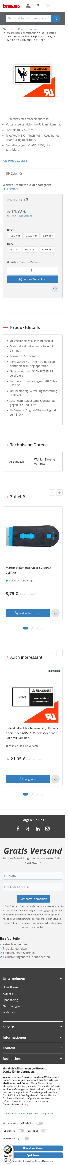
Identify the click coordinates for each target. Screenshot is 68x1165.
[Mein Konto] (28, 5)
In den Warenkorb (30, 613)
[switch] (8, 1160)
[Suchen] (55, 18)
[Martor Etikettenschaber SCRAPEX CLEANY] (33, 536)
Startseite (8, 29)
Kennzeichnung (27, 29)
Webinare (9, 1012)
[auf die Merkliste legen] (55, 289)
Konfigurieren (30, 779)
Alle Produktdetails (15, 161)
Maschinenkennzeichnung (22, 32)
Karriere (8, 993)
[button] (33, 978)
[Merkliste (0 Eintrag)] (38, 5)
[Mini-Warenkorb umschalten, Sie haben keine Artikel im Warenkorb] (48, 5)
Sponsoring (10, 1000)
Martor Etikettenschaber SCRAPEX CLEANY (28, 570)
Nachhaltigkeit (12, 1006)
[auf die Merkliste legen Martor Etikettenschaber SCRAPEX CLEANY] (55, 613)
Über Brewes (11, 987)
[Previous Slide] (52, 492)
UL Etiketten (49, 32)
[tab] (25, 628)
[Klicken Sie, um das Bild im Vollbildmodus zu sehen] (33, 74)
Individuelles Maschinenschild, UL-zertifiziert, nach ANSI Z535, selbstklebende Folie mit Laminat (32, 733)
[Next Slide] (59, 492)
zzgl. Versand (25, 215)
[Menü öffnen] (58, 5)
